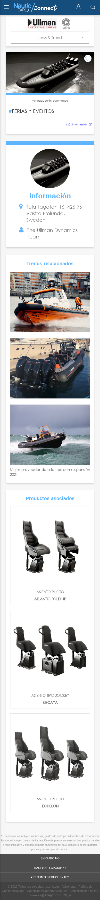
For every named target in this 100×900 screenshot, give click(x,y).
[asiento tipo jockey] (50, 650)
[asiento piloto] (50, 546)
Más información (77, 124)
